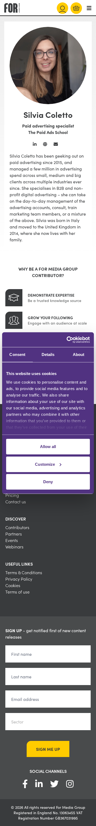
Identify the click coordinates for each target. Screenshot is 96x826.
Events (11, 540)
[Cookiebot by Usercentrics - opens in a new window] (68, 339)
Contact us (15, 501)
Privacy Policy (18, 579)
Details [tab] (48, 354)
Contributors (17, 527)
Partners (13, 534)
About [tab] (79, 354)
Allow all (48, 446)
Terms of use (17, 592)
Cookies (12, 585)
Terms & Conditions (23, 572)
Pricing (12, 495)
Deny (48, 481)
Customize (45, 464)
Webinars (14, 547)
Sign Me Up (48, 749)
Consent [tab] (17, 354)
